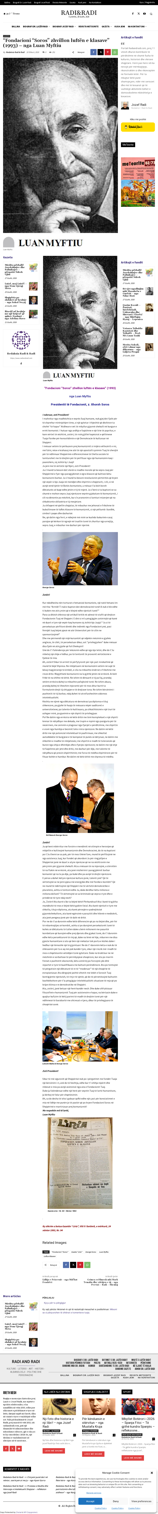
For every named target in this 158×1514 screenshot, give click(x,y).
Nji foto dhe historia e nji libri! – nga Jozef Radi (58, 1422)
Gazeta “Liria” (76, 1252)
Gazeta (7, 36)
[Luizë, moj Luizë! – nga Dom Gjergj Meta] (33, 286)
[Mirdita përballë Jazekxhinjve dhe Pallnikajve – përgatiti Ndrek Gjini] (33, 267)
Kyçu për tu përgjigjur (55, 1302)
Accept (90, 1501)
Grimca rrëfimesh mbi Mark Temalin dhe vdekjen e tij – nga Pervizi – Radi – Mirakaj (101, 1282)
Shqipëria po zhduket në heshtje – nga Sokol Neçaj (16, 300)
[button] (151, 1472)
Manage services (93, 1493)
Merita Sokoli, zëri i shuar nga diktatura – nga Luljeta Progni (132, 348)
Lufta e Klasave (49, 1256)
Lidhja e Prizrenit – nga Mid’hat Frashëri (59, 1281)
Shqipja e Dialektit (90, 1431)
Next (148, 197)
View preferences (141, 1501)
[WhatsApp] (115, 52)
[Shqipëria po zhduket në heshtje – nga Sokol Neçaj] (33, 300)
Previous (125, 197)
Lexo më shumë (54, 1451)
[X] (139, 14)
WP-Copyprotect (30, 1512)
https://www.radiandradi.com (21, 358)
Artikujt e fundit (132, 37)
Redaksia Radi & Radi (15, 52)
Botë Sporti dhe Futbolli (132, 1434)
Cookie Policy (101, 1508)
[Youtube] (144, 14)
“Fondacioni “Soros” (59, 1252)
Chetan (19, 1512)
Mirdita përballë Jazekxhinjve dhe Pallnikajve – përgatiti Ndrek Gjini (15, 270)
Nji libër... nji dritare (51, 1431)
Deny (116, 1501)
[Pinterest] (108, 52)
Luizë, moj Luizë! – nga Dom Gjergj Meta (16, 286)
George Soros (90, 1252)
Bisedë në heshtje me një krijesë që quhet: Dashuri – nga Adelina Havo (15, 315)
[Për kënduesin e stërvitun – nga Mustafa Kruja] (98, 1406)
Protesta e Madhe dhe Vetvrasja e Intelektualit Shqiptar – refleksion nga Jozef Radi (25, 1489)
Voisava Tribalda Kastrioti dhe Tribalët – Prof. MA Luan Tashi (132, 332)
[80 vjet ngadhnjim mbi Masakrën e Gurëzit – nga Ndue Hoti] (149, 291)
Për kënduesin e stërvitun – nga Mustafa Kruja (93, 1422)
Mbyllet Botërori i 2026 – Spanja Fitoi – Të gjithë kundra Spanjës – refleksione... (138, 1424)
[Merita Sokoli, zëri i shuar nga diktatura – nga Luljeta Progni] (149, 347)
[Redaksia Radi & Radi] (21, 340)
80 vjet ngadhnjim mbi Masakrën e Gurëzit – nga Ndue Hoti (133, 292)
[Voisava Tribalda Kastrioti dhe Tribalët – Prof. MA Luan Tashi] (149, 331)
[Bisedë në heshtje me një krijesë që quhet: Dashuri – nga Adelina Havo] (33, 314)
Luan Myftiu (103, 1252)
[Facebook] (133, 14)
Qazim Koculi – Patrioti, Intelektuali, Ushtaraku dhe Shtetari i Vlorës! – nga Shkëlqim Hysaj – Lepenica (133, 312)
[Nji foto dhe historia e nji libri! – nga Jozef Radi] (59, 1406)
